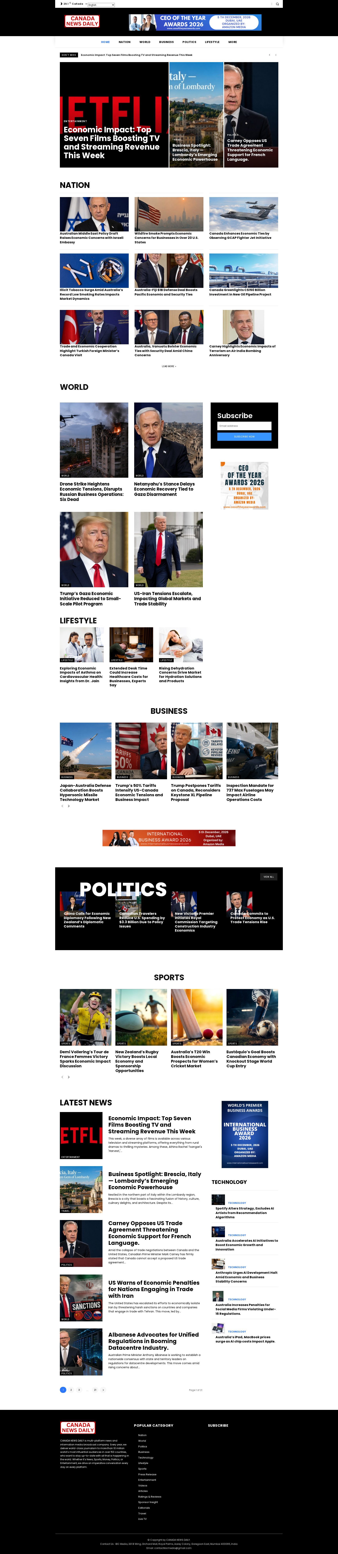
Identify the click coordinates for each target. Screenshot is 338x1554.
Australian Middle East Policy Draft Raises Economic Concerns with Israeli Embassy (91, 238)
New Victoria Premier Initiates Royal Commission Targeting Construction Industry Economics (196, 922)
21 (95, 1390)
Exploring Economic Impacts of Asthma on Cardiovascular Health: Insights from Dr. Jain (81, 674)
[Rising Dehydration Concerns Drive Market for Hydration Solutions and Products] (181, 644)
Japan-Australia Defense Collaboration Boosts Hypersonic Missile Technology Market (85, 792)
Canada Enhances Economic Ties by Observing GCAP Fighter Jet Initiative (240, 235)
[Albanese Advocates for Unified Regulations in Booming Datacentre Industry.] (81, 1351)
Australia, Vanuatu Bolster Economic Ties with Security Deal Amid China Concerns (166, 350)
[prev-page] (62, 806)
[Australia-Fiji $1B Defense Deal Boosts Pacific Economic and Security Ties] (169, 270)
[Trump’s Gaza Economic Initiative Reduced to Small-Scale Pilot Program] (94, 549)
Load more (168, 366)
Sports (65, 1043)
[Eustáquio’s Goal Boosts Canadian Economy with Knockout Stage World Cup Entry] (252, 1017)
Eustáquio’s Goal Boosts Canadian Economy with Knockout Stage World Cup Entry (251, 1059)
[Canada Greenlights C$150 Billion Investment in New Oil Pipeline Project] (243, 270)
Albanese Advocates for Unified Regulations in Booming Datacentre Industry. (153, 1341)
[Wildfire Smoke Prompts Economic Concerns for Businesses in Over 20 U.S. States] (169, 214)
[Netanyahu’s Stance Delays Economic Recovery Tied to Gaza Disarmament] (168, 440)
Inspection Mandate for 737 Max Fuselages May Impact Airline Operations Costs (250, 792)
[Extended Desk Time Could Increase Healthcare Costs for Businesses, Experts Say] (131, 644)
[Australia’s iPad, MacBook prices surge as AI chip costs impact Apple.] (218, 1328)
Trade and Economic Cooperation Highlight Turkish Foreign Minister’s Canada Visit (89, 350)
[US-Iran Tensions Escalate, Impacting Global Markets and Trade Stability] (168, 549)
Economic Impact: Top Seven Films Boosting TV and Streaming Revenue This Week (152, 1125)
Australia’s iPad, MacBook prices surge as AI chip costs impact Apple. (245, 1339)
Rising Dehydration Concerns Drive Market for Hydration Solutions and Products (180, 674)
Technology (237, 1203)
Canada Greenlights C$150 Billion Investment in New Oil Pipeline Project (240, 292)
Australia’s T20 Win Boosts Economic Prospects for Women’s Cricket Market (194, 1059)
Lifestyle (67, 660)
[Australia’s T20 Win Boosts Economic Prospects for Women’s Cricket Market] (197, 1017)
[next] (275, 55)
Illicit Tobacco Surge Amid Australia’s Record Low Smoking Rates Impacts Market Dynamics (91, 294)
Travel (177, 139)
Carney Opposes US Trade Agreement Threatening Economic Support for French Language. (149, 1233)
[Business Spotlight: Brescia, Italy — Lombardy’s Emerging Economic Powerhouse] (196, 115)
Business (67, 777)
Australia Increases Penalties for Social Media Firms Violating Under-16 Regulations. (246, 1309)
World (65, 475)
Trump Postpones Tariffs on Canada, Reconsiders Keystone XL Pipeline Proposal (196, 792)
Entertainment (75, 121)
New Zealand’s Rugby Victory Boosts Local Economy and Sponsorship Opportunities (137, 1061)
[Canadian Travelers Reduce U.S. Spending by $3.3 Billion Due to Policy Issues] (128, 904)
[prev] (269, 55)
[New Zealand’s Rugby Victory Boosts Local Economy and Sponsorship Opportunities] (141, 1017)
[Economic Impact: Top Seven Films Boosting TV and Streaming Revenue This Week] (114, 115)
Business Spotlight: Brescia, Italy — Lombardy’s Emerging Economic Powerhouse (135, 55)
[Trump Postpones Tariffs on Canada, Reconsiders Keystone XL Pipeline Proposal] (197, 751)
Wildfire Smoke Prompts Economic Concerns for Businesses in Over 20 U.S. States (166, 238)
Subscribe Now (244, 436)
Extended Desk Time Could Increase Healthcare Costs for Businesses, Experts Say (129, 676)
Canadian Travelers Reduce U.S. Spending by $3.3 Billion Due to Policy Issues (142, 920)
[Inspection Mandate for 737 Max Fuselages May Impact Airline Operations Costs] (252, 751)
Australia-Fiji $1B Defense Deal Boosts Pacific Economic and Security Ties (166, 292)
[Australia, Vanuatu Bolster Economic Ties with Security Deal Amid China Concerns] (169, 327)
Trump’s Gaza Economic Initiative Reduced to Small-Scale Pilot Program (90, 599)
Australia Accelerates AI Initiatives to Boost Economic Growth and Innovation (247, 1245)
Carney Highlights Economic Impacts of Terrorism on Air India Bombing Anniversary (242, 350)
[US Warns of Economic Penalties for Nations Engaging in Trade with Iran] (81, 1298)
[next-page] (68, 806)
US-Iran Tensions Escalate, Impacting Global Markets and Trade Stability (167, 599)
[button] (277, 4)
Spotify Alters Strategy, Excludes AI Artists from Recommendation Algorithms (245, 1212)
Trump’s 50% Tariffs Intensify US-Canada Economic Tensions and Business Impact (139, 792)
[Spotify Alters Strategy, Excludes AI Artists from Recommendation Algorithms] (218, 1199)
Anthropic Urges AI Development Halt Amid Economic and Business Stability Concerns (247, 1277)
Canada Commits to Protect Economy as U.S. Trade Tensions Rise (252, 917)
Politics (233, 135)
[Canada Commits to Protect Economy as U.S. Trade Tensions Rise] (239, 904)
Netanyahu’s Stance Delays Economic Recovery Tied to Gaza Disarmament (164, 489)
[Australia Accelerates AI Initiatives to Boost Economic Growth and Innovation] (218, 1231)
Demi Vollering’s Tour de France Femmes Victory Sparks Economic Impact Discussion (85, 1059)
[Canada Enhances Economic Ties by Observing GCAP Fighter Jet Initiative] (243, 214)
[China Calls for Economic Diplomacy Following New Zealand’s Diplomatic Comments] (73, 904)
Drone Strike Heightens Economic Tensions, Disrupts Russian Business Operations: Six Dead (92, 492)
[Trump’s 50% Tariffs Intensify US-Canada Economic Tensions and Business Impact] (141, 751)
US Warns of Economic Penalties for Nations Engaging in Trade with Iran (154, 1289)
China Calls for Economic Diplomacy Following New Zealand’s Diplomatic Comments (87, 920)
